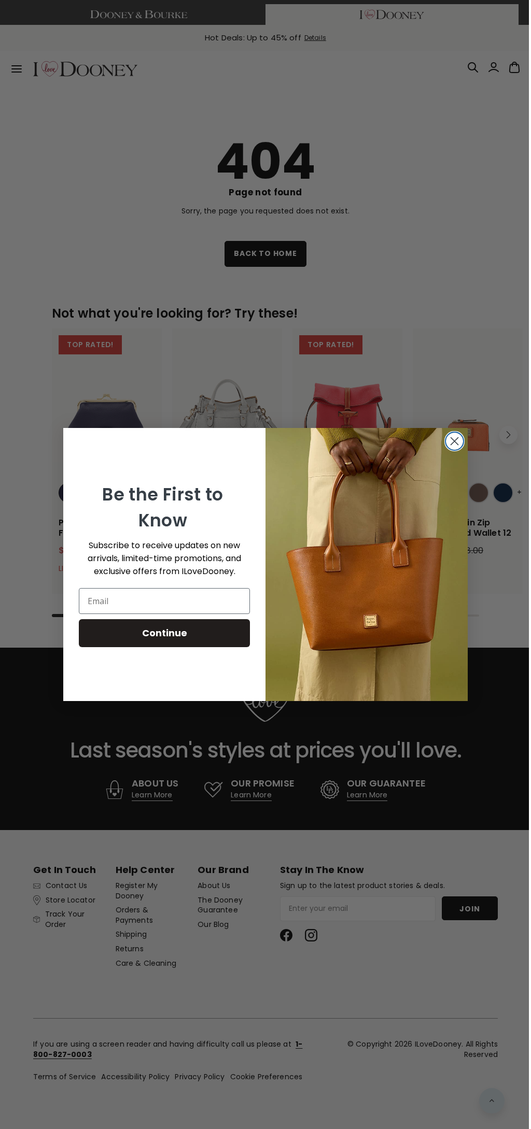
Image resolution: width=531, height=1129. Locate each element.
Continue (160, 632)
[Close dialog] (451, 441)
